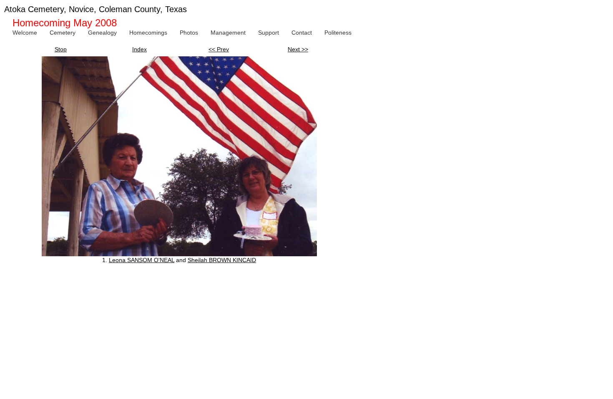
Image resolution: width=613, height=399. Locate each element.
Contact (301, 32)
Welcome (25, 32)
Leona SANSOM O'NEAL (141, 260)
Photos (189, 32)
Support (268, 32)
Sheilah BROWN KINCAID (222, 260)
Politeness (338, 32)
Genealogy (102, 32)
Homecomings (148, 32)
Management (228, 32)
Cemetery (62, 32)
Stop (61, 49)
